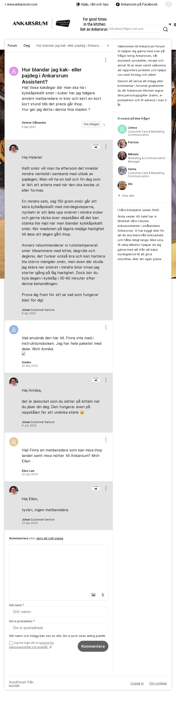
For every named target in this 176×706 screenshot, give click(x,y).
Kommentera (93, 646)
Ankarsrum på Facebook (139, 4)
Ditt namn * (16, 605)
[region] (59, 96)
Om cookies (158, 683)
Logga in (137, 683)
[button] (93, 594)
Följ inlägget (91, 124)
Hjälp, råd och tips (95, 4)
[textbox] (58, 567)
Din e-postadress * (22, 621)
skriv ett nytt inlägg (49, 538)
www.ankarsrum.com (22, 4)
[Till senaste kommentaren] (108, 45)
